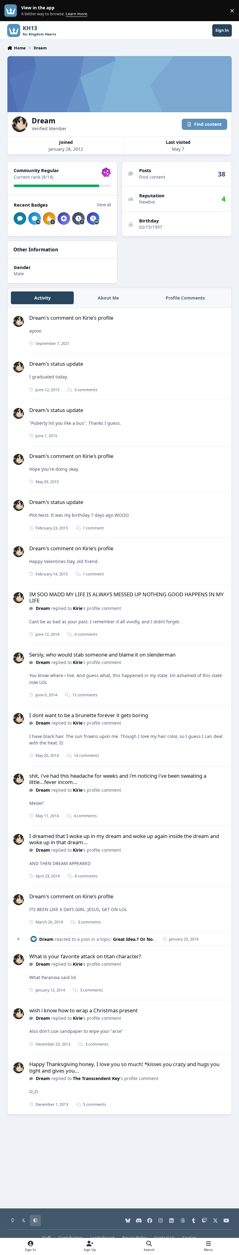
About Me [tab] (108, 298)
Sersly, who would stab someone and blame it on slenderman (102, 654)
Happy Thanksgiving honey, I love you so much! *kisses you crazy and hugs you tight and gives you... (124, 1067)
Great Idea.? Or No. (133, 939)
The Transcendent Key (96, 1078)
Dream (43, 608)
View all (104, 205)
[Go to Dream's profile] (18, 321)
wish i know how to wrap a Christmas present (83, 1010)
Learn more (12, 11)
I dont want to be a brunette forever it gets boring (88, 715)
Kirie (77, 608)
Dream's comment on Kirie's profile (71, 317)
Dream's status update (56, 363)
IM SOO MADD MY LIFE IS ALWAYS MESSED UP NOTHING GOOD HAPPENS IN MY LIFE (126, 597)
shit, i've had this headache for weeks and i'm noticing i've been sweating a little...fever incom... (117, 779)
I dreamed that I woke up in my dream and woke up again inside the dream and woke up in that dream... (124, 839)
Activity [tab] (42, 298)
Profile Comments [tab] (185, 298)
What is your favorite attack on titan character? (85, 956)
